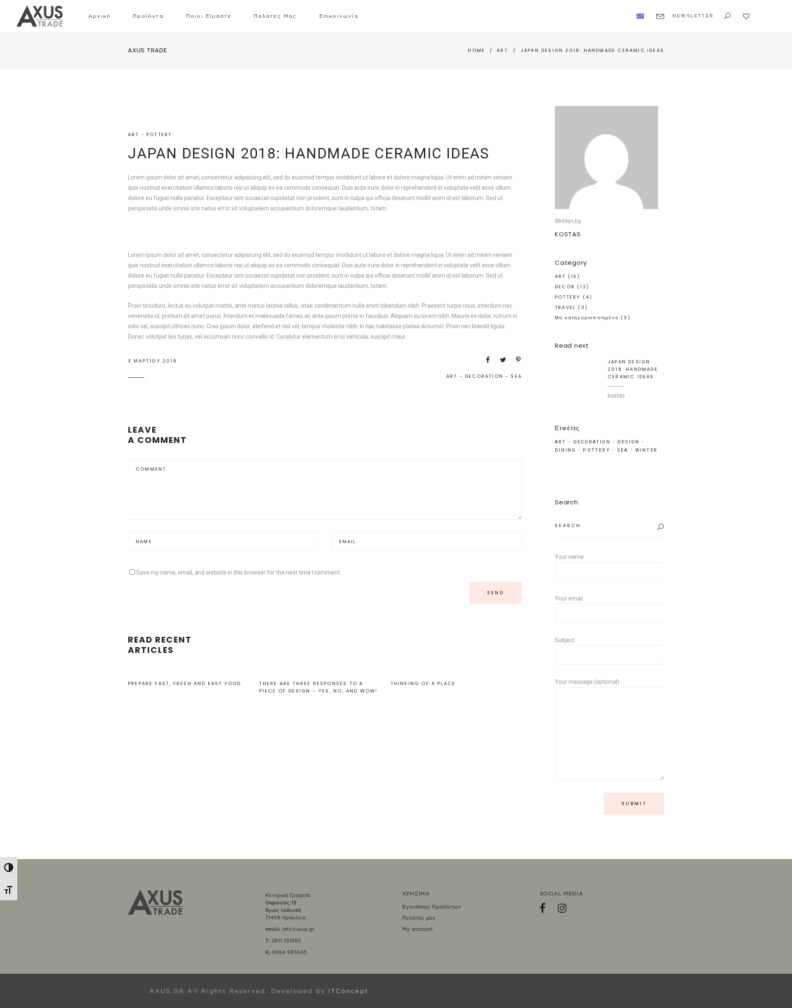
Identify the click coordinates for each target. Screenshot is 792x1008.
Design (628, 442)
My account (417, 929)
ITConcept (348, 990)
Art (451, 376)
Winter (646, 450)
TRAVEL (565, 307)
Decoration (484, 376)
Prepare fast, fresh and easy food (184, 683)
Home (476, 50)
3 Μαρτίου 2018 (152, 361)
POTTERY (159, 134)
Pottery (596, 450)
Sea (516, 376)
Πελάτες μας (419, 918)
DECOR (565, 286)
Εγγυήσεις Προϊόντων (431, 906)
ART (502, 50)
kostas (616, 395)
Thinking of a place (423, 683)
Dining (565, 450)
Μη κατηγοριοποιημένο (587, 317)
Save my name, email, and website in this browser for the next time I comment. (238, 572)
